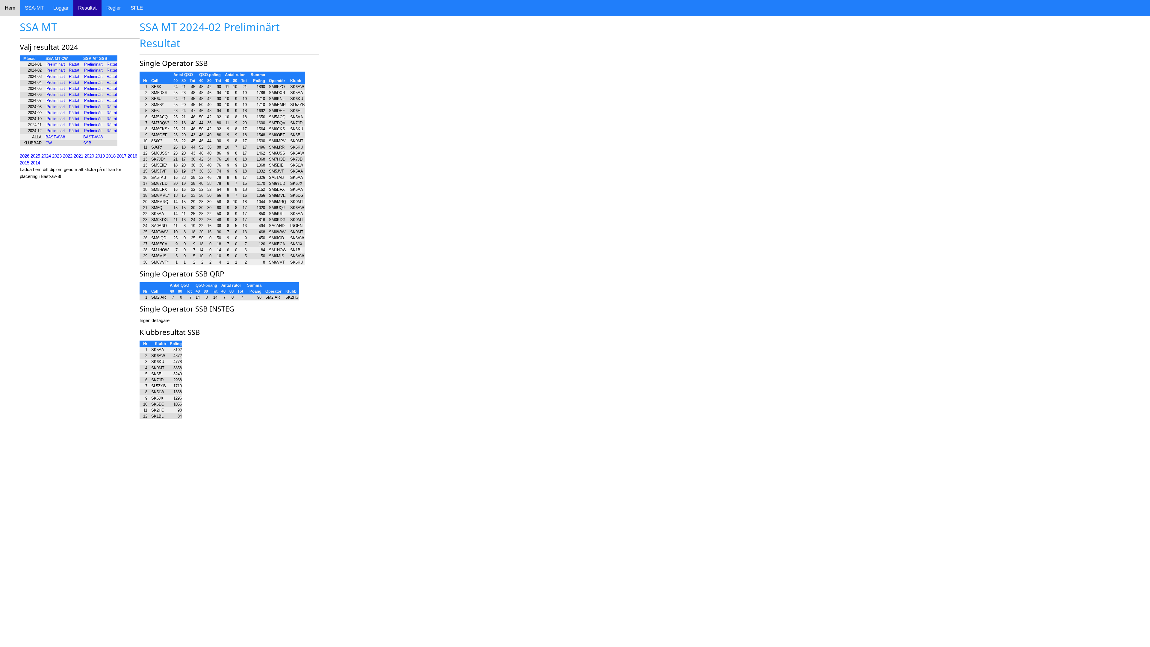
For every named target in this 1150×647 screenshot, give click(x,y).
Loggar (61, 8)
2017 (121, 155)
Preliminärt (55, 64)
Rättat (74, 64)
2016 (132, 155)
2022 (67, 155)
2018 (111, 155)
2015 (24, 162)
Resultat (87, 8)
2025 (35, 155)
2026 (24, 155)
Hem (10, 8)
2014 (35, 162)
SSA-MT (34, 8)
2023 (57, 155)
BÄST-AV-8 (55, 137)
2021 (78, 155)
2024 (46, 155)
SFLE (137, 8)
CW (49, 143)
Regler (113, 8)
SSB (87, 143)
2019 (100, 155)
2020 (89, 155)
